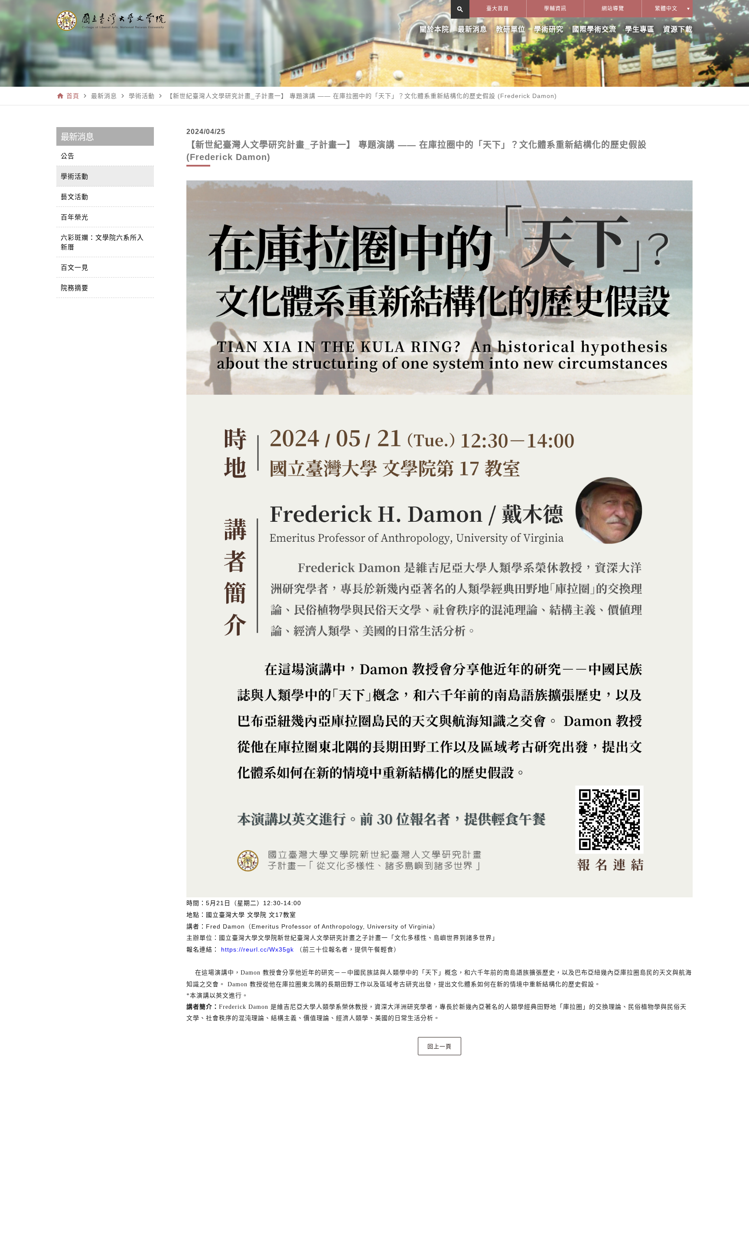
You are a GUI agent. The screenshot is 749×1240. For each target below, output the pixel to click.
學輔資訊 (555, 9)
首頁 (72, 95)
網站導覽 (613, 9)
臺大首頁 (497, 9)
